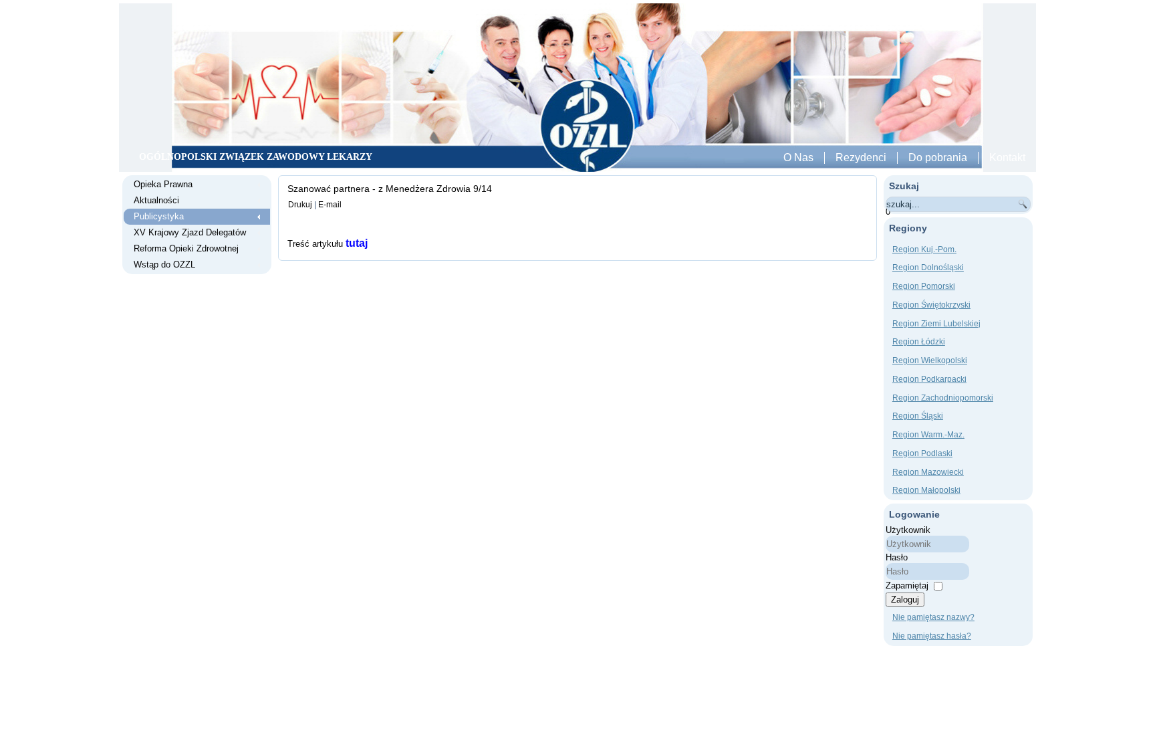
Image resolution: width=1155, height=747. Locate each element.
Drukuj (300, 204)
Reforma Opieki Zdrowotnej (186, 248)
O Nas (798, 157)
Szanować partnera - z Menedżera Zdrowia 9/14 (389, 188)
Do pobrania (937, 157)
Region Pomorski (923, 286)
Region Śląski (917, 416)
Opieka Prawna (163, 184)
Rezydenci (861, 157)
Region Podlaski (922, 453)
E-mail (330, 204)
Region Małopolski (926, 490)
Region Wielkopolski (929, 360)
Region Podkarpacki (929, 379)
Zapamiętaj (907, 585)
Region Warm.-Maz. (928, 434)
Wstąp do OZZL (164, 264)
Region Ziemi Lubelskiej (936, 323)
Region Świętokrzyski (931, 305)
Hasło (897, 557)
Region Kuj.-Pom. (924, 249)
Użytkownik (908, 530)
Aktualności (156, 200)
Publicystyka (159, 216)
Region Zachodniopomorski (942, 398)
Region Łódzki (918, 341)
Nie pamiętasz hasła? (931, 636)
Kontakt (1007, 157)
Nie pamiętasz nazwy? (933, 617)
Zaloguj (905, 600)
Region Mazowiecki (928, 472)
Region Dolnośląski (928, 267)
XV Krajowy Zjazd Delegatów (190, 232)
